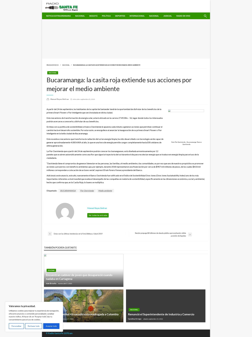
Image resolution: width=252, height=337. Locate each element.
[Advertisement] (126, 38)
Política (106, 16)
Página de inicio (53, 65)
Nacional (80, 16)
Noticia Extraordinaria (58, 16)
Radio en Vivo (183, 16)
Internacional (137, 16)
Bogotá (93, 16)
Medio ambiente (105, 190)
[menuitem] (58, 16)
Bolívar (51, 270)
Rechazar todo (34, 326)
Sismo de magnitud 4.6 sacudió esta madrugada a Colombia (82, 314)
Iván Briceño (51, 283)
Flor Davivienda (87, 190)
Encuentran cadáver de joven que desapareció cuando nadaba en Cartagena (79, 276)
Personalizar (16, 326)
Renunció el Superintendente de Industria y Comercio (161, 314)
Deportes (120, 16)
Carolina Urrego (135, 319)
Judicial (167, 16)
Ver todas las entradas (98, 215)
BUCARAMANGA (68, 190)
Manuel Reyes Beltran (59, 99)
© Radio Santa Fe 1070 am (59, 333)
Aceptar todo (51, 326)
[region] (34, 317)
